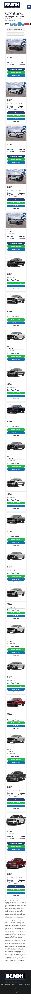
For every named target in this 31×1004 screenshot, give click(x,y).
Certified (7, 984)
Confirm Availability (16, 72)
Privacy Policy (17, 992)
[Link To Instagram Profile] (19, 982)
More (15, 66)
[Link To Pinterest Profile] (13, 982)
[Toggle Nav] (29, 7)
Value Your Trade (16, 75)
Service (20, 984)
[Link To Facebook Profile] (7, 982)
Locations (27, 984)
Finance (14, 984)
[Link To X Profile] (10, 982)
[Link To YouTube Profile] (16, 982)
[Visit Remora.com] (22, 996)
